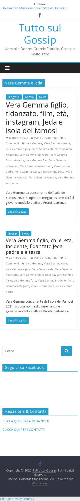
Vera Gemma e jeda (18, 149)
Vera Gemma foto (25, 280)
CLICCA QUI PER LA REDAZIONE (26, 421)
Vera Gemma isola (42, 286)
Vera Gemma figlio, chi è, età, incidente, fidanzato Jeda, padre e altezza (39, 246)
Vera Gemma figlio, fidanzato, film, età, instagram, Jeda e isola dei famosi (37, 117)
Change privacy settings (17, 499)
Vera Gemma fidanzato (34, 155)
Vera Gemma (34, 143)
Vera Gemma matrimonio (36, 166)
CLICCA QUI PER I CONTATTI (23, 429)
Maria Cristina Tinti (45, 138)
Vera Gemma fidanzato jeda (37, 275)
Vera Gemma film (37, 160)
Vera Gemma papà (27, 172)
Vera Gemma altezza (57, 143)
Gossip (29, 97)
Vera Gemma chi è (55, 263)
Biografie (14, 97)
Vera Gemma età (43, 149)
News (42, 97)
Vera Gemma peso (52, 172)
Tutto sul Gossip (40, 34)
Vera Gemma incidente (52, 280)
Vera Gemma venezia (42, 177)
